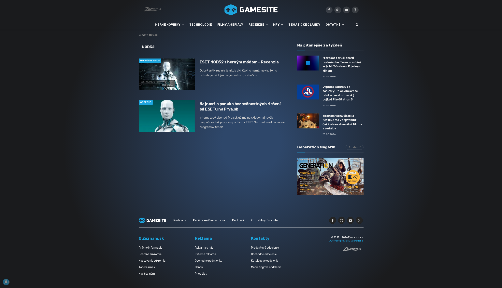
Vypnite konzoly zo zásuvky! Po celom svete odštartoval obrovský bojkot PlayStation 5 (340, 93)
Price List (201, 273)
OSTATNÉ (333, 24)
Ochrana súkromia (150, 254)
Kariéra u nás (147, 267)
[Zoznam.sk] (353, 250)
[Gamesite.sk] (251, 10)
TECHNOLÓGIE (200, 24)
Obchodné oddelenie (264, 254)
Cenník (199, 267)
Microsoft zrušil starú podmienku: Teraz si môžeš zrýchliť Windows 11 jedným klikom (342, 64)
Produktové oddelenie (265, 247)
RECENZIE (256, 24)
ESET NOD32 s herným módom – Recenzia (239, 62)
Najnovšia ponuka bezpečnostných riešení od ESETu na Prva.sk (240, 106)
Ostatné (145, 102)
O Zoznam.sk (151, 238)
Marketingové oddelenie (266, 267)
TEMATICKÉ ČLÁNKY (304, 24)
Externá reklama (205, 254)
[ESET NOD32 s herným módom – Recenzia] (167, 74)
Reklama (203, 238)
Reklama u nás (204, 247)
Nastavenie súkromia (152, 260)
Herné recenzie (150, 60)
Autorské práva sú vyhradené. (346, 240)
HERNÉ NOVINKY (167, 24)
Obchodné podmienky (208, 260)
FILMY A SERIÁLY (230, 24)
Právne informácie (150, 247)
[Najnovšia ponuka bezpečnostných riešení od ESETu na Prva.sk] (167, 116)
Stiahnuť (355, 147)
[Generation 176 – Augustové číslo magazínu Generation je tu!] (330, 176)
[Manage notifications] (6, 282)
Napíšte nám (147, 273)
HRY (276, 24)
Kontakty (260, 238)
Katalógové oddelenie (265, 260)
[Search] (357, 24)
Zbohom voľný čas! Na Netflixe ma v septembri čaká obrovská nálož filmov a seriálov (342, 122)
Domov (143, 34)
